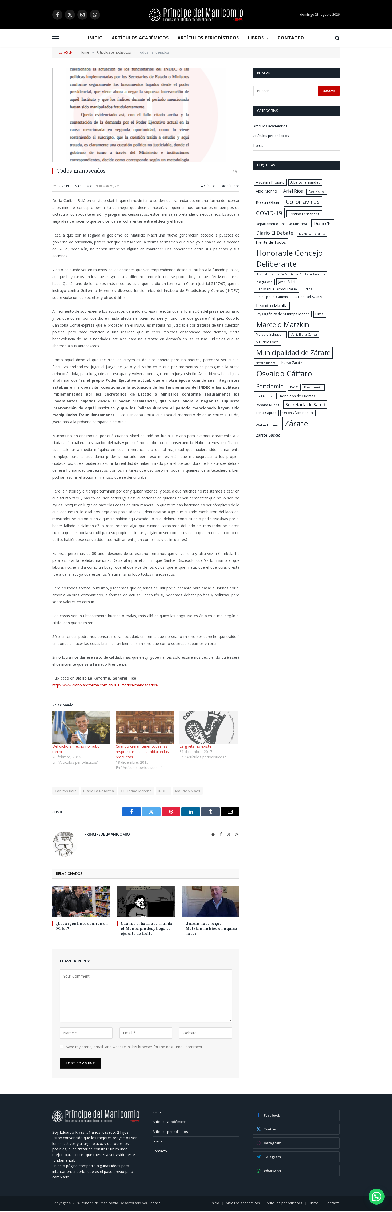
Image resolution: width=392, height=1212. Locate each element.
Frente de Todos (271, 242)
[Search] (337, 38)
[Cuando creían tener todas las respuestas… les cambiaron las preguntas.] (145, 727)
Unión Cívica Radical (298, 412)
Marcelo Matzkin (282, 324)
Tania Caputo (266, 412)
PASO (294, 387)
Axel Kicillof (317, 191)
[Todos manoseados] (145, 115)
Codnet (154, 1203)
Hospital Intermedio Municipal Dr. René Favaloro (290, 274)
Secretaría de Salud (305, 404)
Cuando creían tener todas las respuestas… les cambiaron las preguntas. (142, 751)
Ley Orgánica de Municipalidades (283, 313)
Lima (319, 313)
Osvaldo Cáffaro (284, 373)
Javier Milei (286, 281)
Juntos (307, 289)
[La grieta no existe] (208, 727)
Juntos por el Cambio (272, 297)
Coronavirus (303, 201)
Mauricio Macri (187, 790)
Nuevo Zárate (291, 362)
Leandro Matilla (271, 305)
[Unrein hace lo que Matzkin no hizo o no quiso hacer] (210, 901)
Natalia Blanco (266, 363)
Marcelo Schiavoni (270, 334)
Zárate (296, 423)
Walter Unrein (267, 425)
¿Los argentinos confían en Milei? (82, 926)
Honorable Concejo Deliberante (289, 258)
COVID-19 (269, 213)
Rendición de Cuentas (297, 395)
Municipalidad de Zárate (293, 352)
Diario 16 (323, 223)
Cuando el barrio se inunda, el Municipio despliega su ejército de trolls (147, 928)
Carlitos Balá (66, 790)
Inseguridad (264, 282)
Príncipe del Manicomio (99, 1203)
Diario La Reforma (98, 790)
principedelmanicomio (75, 186)
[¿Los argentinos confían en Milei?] (81, 901)
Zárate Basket (268, 435)
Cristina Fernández (304, 214)
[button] (377, 1197)
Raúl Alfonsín (265, 396)
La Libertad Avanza (308, 297)
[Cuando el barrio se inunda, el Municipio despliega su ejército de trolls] (146, 901)
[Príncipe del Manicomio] (196, 14)
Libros (256, 38)
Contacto (291, 38)
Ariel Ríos (293, 191)
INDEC (163, 790)
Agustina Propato (270, 182)
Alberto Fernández (305, 182)
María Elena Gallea (303, 334)
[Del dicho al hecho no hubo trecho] (81, 727)
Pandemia (270, 386)
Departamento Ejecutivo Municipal (282, 224)
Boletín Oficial (268, 202)
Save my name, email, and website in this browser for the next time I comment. (134, 1046)
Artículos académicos (140, 38)
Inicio (95, 38)
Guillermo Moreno (136, 790)
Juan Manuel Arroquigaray (276, 289)
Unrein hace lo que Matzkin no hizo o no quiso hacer (211, 928)
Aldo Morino (266, 191)
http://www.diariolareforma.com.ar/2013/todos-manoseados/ (105, 685)
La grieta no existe (195, 746)
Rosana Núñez (268, 404)
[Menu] (55, 38)
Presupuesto (313, 387)
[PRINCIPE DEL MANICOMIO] (95, 1121)
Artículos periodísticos (208, 38)
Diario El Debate (274, 233)
